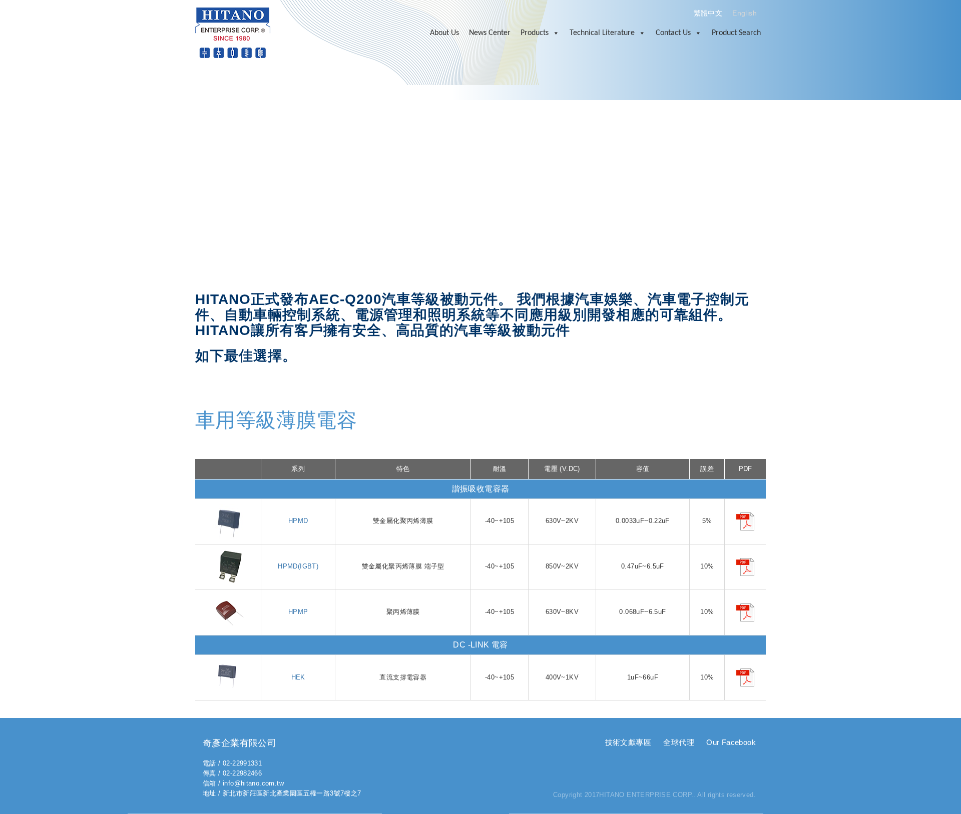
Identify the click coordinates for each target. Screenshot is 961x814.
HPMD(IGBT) (298, 566)
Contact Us (673, 33)
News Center (490, 33)
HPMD (298, 520)
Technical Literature (602, 33)
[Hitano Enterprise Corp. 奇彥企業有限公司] (232, 32)
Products (535, 33)
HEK (298, 677)
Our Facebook (731, 742)
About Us (444, 33)
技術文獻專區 (628, 742)
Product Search (736, 33)
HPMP (298, 612)
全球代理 (678, 742)
